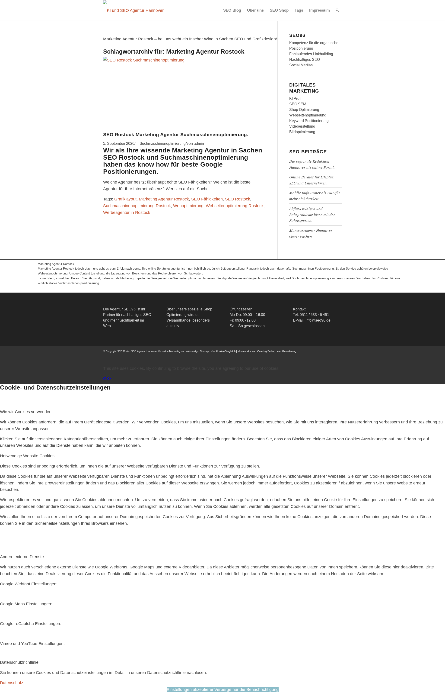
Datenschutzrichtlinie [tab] (19, 662)
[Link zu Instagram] (317, 355)
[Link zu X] (310, 355)
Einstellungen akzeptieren (190, 689)
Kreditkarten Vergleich (223, 351)
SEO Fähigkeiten (207, 199)
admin (199, 143)
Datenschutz (11, 682)
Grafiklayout (125, 199)
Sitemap (204, 351)
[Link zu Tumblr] (338, 355)
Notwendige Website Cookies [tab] (27, 456)
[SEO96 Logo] (133, 10)
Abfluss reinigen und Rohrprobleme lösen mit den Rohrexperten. (312, 214)
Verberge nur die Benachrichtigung (246, 689)
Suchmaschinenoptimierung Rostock (137, 205)
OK (106, 378)
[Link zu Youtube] (324, 355)
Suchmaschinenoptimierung (163, 143)
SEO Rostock (237, 199)
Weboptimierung (188, 205)
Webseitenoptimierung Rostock (235, 205)
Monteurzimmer (246, 351)
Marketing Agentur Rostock (164, 199)
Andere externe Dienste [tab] (22, 556)
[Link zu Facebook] (303, 355)
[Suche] (337, 10)
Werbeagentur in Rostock (126, 212)
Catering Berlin (265, 351)
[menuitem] (232, 10)
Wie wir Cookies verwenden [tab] (25, 411)
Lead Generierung (286, 351)
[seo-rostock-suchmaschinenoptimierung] (159, 60)
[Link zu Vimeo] (331, 355)
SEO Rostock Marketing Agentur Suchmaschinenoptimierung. (175, 134)
